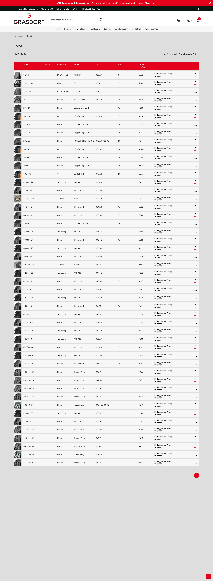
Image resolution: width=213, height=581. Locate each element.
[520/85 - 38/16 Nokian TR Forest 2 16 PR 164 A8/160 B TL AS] (17, 421)
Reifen (58, 29)
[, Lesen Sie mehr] (180, 20)
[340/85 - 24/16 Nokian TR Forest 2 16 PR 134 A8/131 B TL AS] (17, 207)
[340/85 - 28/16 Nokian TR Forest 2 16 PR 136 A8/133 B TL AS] (17, 215)
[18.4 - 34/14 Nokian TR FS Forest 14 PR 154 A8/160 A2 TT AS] (17, 99)
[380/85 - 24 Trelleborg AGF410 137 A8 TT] (17, 231)
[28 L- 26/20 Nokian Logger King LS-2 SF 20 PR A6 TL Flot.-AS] (17, 132)
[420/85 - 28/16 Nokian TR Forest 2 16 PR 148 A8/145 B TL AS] (17, 281)
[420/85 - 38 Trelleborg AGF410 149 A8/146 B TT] (17, 314)
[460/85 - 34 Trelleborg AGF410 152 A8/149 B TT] (17, 339)
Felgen (67, 29)
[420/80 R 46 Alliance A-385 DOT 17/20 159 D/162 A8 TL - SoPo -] (17, 264)
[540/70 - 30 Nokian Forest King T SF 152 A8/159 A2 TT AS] (17, 454)
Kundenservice (137, 3)
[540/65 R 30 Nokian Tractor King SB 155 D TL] (17, 446)
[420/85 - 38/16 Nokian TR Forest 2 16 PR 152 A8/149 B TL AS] (17, 322)
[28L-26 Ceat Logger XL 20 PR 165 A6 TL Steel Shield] (17, 149)
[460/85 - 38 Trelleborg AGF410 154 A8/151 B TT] (17, 355)
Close (210, 3)
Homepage (18, 36)
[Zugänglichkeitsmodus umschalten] (197, 9)
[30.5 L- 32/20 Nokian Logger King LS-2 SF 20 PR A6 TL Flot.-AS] (17, 157)
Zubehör (107, 29)
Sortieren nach (170, 54)
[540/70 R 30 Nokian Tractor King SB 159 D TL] (17, 462)
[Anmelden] (190, 20)
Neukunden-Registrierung (117, 3)
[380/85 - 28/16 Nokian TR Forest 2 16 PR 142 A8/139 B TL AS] (17, 256)
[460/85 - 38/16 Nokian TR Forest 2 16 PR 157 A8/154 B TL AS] (17, 363)
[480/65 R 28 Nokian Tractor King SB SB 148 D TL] (17, 372)
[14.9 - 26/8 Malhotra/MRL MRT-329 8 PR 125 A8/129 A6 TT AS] (17, 75)
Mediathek (136, 29)
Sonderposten (121, 29)
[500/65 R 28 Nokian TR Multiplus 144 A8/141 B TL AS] (17, 388)
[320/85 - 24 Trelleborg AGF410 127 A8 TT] (17, 182)
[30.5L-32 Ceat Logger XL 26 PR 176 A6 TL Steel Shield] (17, 174)
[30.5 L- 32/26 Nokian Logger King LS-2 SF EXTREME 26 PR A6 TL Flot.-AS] (17, 165)
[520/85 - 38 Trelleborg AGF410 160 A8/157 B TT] (17, 413)
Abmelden (149, 3)
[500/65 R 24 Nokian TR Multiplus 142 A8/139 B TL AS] (17, 380)
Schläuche (95, 29)
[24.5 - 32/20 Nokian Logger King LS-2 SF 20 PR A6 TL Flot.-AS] (17, 124)
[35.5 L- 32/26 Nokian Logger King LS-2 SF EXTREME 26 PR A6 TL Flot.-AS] (17, 223)
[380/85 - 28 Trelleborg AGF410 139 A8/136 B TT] (17, 248)
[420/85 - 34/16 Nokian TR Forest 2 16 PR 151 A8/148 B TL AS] (17, 306)
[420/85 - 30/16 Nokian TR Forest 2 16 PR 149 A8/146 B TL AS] (17, 289)
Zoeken (101, 19)
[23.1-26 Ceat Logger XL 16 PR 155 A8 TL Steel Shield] (17, 116)
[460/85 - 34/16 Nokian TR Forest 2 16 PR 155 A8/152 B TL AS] (17, 347)
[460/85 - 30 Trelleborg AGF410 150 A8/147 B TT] (17, 330)
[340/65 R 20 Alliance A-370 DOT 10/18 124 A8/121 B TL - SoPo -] (17, 198)
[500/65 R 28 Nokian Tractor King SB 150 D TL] (17, 396)
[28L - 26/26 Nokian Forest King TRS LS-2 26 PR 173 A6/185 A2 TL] (17, 141)
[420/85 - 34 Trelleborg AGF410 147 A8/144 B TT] (17, 297)
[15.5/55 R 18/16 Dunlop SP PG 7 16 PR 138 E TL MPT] (17, 83)
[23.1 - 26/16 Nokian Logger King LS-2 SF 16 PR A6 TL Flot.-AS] (17, 108)
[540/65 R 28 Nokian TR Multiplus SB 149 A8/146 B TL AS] (17, 429)
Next (196, 475)
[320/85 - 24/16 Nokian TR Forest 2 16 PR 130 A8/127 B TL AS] (17, 190)
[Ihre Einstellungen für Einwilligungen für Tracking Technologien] (208, 576)
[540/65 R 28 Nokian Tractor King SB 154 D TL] (17, 438)
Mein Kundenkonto (95, 3)
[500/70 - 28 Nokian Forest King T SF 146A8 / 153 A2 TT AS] (17, 405)
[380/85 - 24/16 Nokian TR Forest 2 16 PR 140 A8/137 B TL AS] (17, 240)
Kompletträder (80, 29)
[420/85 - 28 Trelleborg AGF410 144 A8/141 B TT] (17, 273)
